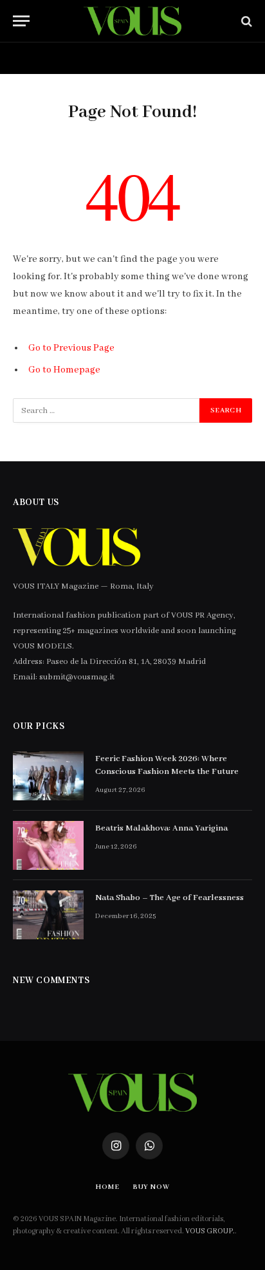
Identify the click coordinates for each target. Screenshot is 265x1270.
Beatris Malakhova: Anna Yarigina (161, 828)
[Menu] (21, 20)
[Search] (245, 20)
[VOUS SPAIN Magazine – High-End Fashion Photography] (132, 21)
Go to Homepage (64, 370)
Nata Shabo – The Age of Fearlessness (169, 897)
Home (33, 58)
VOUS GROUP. (210, 1231)
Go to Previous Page (71, 348)
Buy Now (101, 58)
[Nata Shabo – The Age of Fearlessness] (48, 914)
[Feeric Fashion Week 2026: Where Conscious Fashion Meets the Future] (48, 775)
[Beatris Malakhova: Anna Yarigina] (48, 845)
